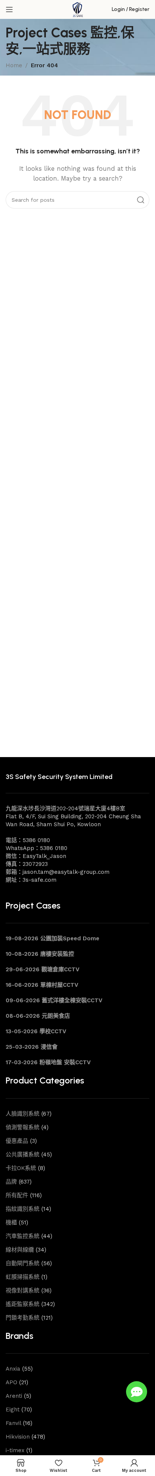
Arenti (14, 1396)
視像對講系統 (23, 1290)
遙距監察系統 (23, 1304)
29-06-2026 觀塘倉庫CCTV (42, 969)
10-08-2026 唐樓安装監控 (40, 954)
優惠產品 (17, 1141)
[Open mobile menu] (9, 9)
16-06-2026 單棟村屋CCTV (42, 984)
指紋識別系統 (23, 1209)
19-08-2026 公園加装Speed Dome (52, 938)
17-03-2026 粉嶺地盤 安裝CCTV (48, 1062)
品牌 (11, 1181)
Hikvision (18, 1436)
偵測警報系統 (23, 1127)
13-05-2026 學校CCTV (36, 1031)
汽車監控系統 (23, 1236)
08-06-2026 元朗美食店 (38, 1015)
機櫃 (11, 1222)
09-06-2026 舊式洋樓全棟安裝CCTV (54, 1000)
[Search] (140, 200)
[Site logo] (77, 9)
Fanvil (13, 1423)
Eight (13, 1409)
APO (11, 1382)
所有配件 (17, 1195)
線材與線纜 (20, 1249)
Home (14, 65)
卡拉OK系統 (21, 1168)
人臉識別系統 (23, 1113)
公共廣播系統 (23, 1154)
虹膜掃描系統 (23, 1277)
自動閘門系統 (23, 1263)
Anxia (13, 1368)
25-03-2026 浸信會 (32, 1046)
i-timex (15, 1450)
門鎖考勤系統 (23, 1317)
